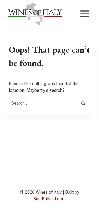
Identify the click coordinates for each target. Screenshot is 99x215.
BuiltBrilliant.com (49, 198)
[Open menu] (84, 14)
